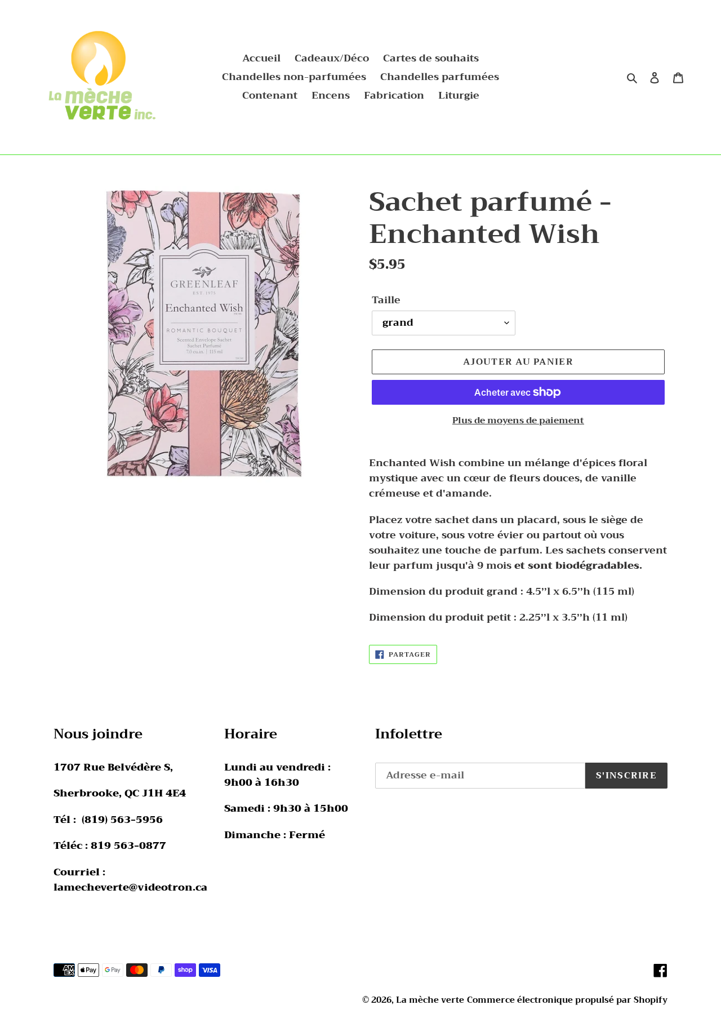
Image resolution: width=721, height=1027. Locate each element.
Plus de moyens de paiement (518, 420)
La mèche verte (430, 1000)
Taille (386, 300)
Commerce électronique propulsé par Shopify (567, 1000)
